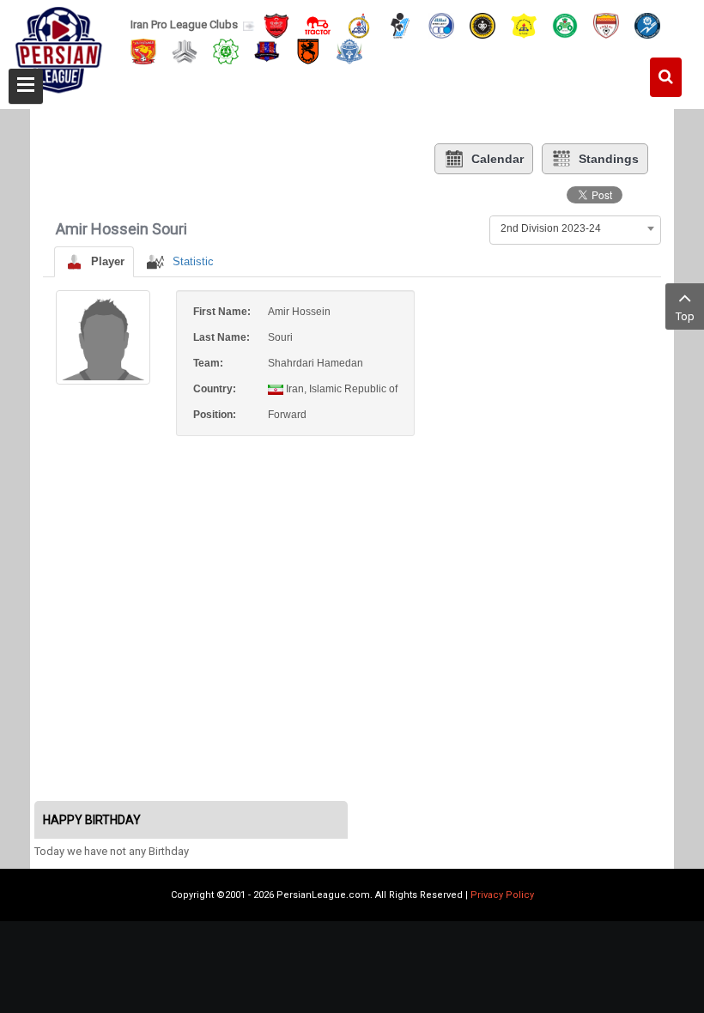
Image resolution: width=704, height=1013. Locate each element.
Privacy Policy (502, 895)
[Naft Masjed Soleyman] (359, 24)
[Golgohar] (647, 24)
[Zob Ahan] (565, 24)
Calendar (497, 159)
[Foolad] (606, 24)
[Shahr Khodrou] (143, 50)
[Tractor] (318, 24)
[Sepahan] (482, 24)
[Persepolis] (276, 24)
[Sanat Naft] (524, 24)
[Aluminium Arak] (349, 50)
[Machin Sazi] (226, 50)
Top (685, 316)
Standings (609, 159)
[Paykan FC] (400, 24)
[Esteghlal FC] (441, 24)
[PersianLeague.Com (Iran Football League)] (59, 49)
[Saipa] (184, 51)
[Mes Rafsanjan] (308, 50)
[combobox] (575, 228)
